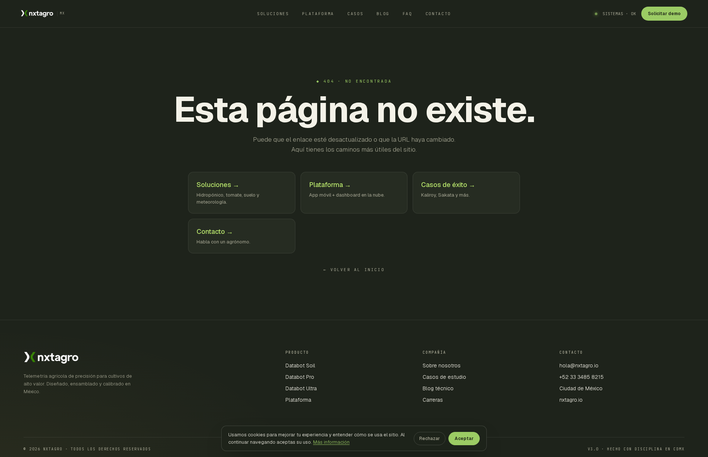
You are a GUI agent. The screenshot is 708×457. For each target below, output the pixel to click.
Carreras (433, 400)
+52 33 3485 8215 (581, 377)
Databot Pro (299, 377)
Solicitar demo (664, 14)
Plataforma (318, 13)
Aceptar (464, 439)
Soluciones (273, 13)
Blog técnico (438, 388)
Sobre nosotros (442, 365)
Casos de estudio (444, 377)
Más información (331, 442)
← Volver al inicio (354, 269)
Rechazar (429, 439)
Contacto (438, 13)
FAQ (407, 13)
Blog (382, 13)
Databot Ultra (301, 388)
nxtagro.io (571, 400)
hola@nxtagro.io (578, 365)
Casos (355, 13)
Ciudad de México (581, 388)
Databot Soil (300, 365)
